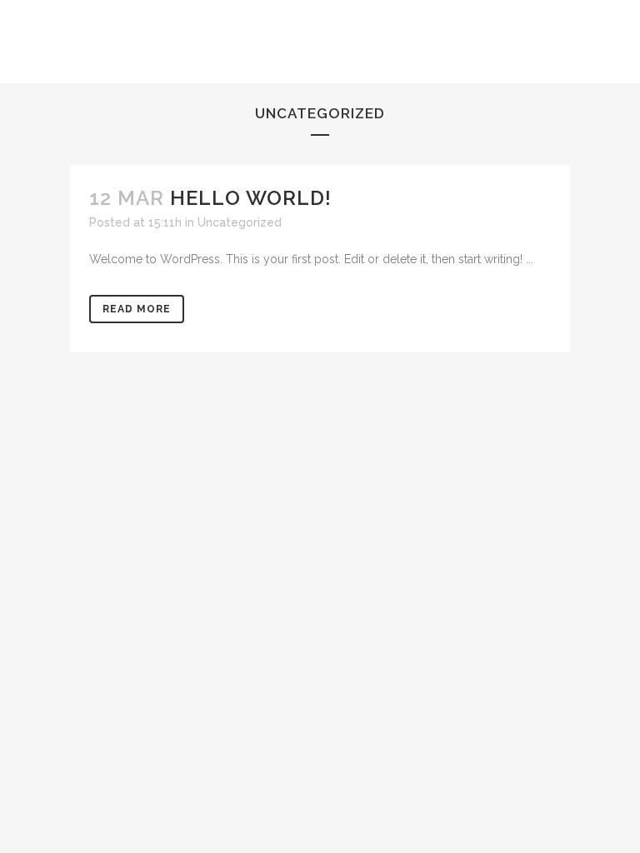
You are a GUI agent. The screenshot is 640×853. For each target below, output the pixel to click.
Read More (136, 309)
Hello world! (251, 198)
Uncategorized (240, 222)
